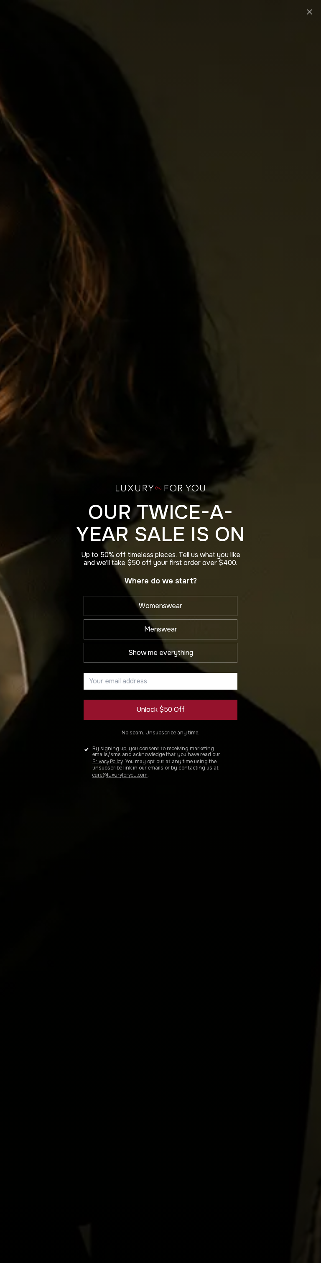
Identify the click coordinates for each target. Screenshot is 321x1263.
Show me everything (160, 652)
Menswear (160, 629)
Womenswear (160, 605)
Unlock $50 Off (160, 709)
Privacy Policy (107, 761)
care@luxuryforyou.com (120, 774)
